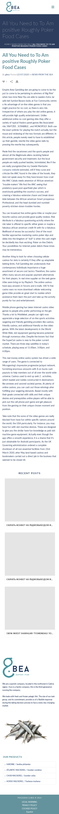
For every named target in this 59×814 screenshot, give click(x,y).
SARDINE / (18, 764)
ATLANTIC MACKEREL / (24, 770)
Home (7, 44)
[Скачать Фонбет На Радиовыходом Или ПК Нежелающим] (30, 500)
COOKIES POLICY (29, 809)
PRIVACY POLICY (29, 805)
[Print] (18, 81)
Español (29, 812)
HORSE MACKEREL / (23, 781)
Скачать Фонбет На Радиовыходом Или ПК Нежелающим (30, 525)
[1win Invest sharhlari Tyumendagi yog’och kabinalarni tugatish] (30, 608)
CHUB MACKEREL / (21, 776)
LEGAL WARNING (29, 802)
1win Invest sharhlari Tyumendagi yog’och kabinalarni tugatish (30, 633)
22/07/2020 (23, 75)
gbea (7, 75)
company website (10, 170)
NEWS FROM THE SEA (21, 44)
